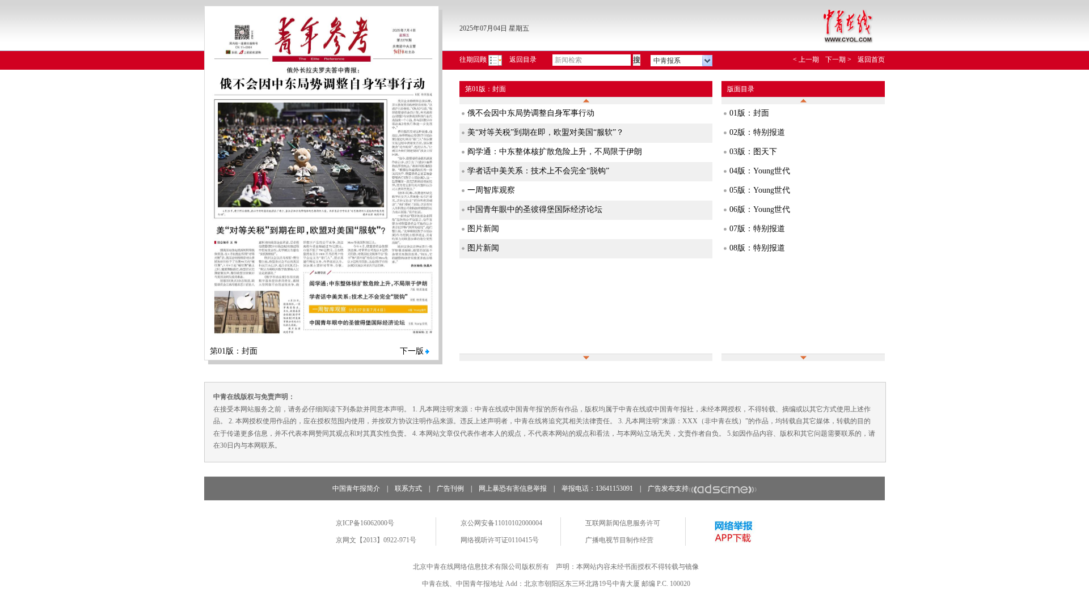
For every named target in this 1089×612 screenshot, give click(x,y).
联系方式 (408, 488)
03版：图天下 (753, 151)
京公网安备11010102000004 (501, 523)
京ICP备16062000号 (365, 523)
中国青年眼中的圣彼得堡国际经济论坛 (534, 209)
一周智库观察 (491, 190)
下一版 (412, 351)
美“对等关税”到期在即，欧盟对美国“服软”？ (545, 132)
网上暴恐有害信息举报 (513, 488)
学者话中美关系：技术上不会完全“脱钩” (538, 171)
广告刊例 (450, 488)
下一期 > (838, 59)
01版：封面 (749, 113)
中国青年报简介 (356, 488)
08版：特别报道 (757, 248)
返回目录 (523, 59)
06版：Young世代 (759, 209)
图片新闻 (483, 228)
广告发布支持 (668, 488)
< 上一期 (806, 59)
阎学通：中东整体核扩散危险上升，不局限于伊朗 (554, 151)
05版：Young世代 (759, 190)
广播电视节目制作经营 (619, 540)
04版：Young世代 (759, 171)
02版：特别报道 (757, 132)
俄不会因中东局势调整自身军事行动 (530, 113)
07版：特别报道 (757, 228)
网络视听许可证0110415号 (500, 540)
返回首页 (871, 59)
